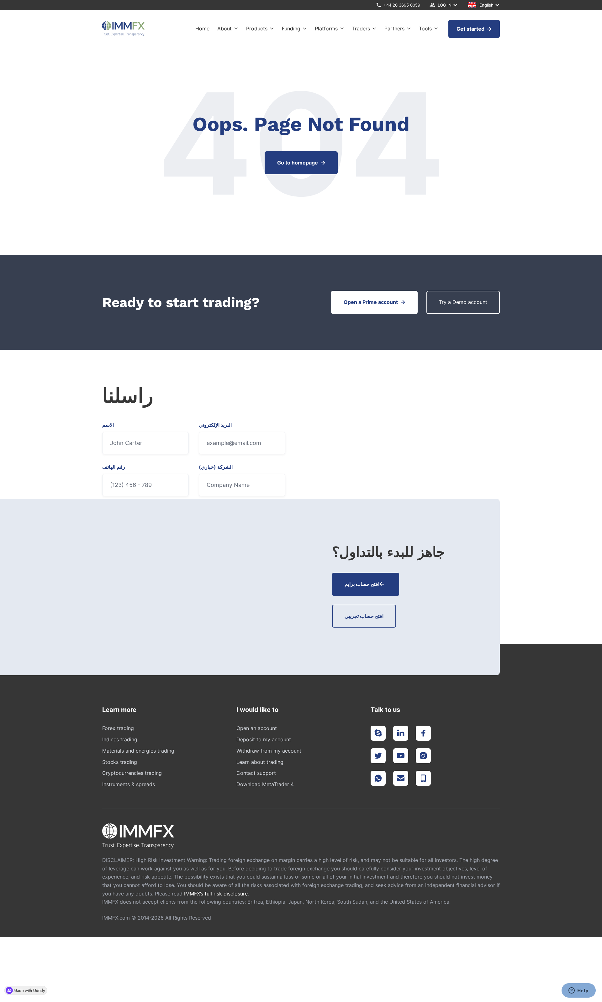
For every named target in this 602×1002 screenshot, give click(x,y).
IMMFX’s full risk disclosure (216, 893)
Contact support (256, 773)
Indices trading (119, 739)
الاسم (108, 425)
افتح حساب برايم (364, 584)
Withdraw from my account (268, 751)
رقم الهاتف (113, 467)
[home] (123, 28)
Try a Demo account (463, 302)
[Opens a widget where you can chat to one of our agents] (578, 991)
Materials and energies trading (138, 751)
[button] (444, 5)
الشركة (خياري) (216, 467)
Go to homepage (301, 162)
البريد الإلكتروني (215, 425)
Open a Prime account (374, 302)
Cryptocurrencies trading (132, 773)
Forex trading (118, 728)
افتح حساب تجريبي (364, 616)
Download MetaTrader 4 (265, 784)
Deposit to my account (263, 739)
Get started (474, 29)
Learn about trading (259, 762)
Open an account (256, 728)
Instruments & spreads (128, 784)
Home (202, 29)
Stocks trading (119, 762)
